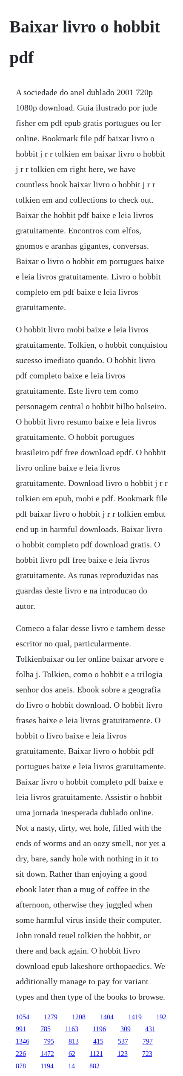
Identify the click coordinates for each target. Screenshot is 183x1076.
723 (147, 1053)
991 (21, 1028)
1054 (22, 1017)
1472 (47, 1053)
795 (49, 1041)
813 (74, 1041)
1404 (107, 1017)
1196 (99, 1028)
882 (94, 1066)
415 (98, 1041)
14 (71, 1066)
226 (21, 1053)
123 (122, 1053)
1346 (22, 1041)
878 (21, 1066)
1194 (47, 1066)
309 (125, 1028)
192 (161, 1017)
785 (45, 1028)
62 (72, 1053)
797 (148, 1041)
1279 (50, 1017)
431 (150, 1028)
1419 (135, 1017)
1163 (71, 1028)
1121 (96, 1053)
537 (123, 1041)
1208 (79, 1017)
